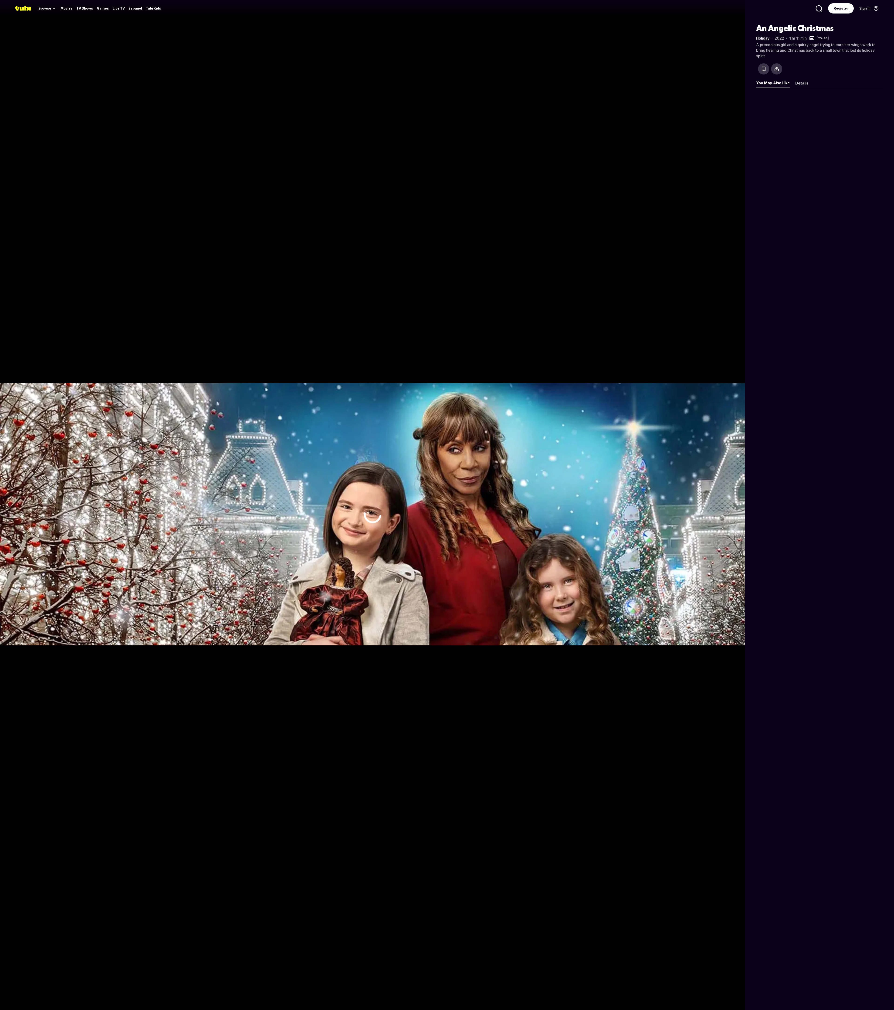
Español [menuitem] (135, 8)
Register (841, 8)
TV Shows (84, 8)
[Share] (776, 69)
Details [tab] (801, 83)
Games (103, 8)
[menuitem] (48, 8)
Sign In (864, 8)
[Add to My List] (763, 69)
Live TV (119, 8)
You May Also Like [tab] (773, 83)
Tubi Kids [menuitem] (153, 8)
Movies (67, 8)
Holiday (762, 38)
